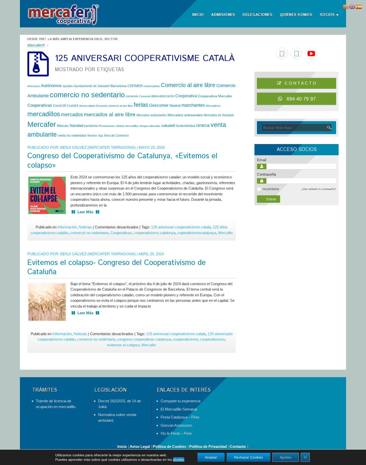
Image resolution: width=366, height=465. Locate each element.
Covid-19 (59, 105)
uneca (203, 125)
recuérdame (271, 189)
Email (261, 160)
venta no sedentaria (72, 135)
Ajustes (285, 457)
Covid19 (72, 105)
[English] (352, 6)
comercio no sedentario (87, 95)
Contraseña (266, 174)
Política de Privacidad (208, 446)
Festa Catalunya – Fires (180, 417)
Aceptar (211, 457)
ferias (141, 104)
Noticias (85, 227)
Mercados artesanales (185, 115)
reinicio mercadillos (127, 125)
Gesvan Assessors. (177, 425)
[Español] (359, 6)
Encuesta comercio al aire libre (114, 105)
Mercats (63, 126)
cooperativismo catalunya (155, 233)
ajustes (178, 460)
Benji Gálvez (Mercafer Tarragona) (98, 147)
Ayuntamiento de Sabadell (92, 86)
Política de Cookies (169, 446)
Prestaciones (107, 125)
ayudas (68, 86)
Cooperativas (39, 105)
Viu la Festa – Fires (176, 433)
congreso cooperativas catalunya (144, 339)
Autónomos (51, 85)
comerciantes (151, 86)
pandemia (91, 126)
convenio (132, 96)
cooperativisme (185, 339)
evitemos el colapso (123, 345)
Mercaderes (213, 105)
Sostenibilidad (185, 126)
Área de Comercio (116, 135)
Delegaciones (257, 14)
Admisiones (223, 14)
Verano (92, 135)
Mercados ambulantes (151, 115)
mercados (72, 114)
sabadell (168, 125)
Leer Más (85, 212)
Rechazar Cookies (248, 457)
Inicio (198, 14)
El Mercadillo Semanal (179, 409)
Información (67, 227)
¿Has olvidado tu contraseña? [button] (319, 189)
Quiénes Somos (296, 14)
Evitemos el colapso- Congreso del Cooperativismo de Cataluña (116, 268)
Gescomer (159, 105)
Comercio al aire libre (188, 85)
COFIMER (134, 86)
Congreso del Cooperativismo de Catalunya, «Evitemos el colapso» (122, 161)
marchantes (193, 105)
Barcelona (118, 86)
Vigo (100, 135)
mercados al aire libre (109, 114)
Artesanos (33, 86)
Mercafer (41, 124)
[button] (259, 189)
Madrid (175, 105)
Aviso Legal (140, 446)
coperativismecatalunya (197, 233)
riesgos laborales (150, 125)
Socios (327, 14)
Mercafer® (36, 45)
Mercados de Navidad (219, 115)
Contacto (238, 446)
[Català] (346, 6)
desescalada (87, 105)
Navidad (76, 126)
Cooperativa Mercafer (215, 96)
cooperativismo (212, 339)
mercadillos (43, 113)
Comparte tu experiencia (180, 401)
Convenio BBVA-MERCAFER (156, 96)
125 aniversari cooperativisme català (181, 227)
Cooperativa (186, 96)
